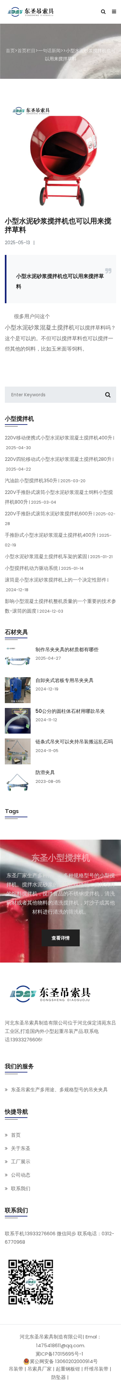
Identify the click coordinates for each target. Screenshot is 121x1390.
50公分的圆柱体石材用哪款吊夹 (70, 711)
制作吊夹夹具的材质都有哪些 (66, 649)
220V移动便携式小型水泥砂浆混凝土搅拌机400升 (59, 442)
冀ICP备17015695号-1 (59, 1353)
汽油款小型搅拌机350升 (45, 480)
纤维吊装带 (96, 1368)
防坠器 (58, 1377)
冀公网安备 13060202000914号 (64, 1361)
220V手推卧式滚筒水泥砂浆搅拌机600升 (60, 518)
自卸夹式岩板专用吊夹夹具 (64, 680)
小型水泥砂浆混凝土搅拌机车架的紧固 (59, 556)
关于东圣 (20, 1148)
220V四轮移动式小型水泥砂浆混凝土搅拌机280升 (59, 464)
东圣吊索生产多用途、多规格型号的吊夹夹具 (59, 1089)
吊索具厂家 (39, 1368)
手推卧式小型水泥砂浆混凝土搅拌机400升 (58, 540)
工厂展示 (20, 1161)
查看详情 (61, 938)
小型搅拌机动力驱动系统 (44, 568)
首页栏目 (26, 50)
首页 (10, 50)
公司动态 (20, 1174)
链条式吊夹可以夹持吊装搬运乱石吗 (74, 741)
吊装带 (16, 1368)
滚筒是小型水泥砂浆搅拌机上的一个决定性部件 (56, 584)
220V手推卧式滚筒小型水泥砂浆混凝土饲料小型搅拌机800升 (59, 497)
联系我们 (20, 1188)
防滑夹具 (45, 772)
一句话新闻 (49, 50)
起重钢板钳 (68, 1368)
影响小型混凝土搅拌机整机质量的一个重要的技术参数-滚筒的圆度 (60, 606)
